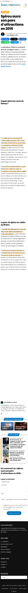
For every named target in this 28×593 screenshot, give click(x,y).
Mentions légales (6, 552)
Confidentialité (4, 588)
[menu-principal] (25, 4)
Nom (2, 493)
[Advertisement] (14, 84)
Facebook (4, 562)
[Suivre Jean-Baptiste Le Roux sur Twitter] (1, 414)
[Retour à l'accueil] (11, 5)
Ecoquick (5, 12)
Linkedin (3, 567)
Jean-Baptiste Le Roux (10, 402)
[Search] (25, 577)
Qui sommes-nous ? (7, 544)
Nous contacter (5, 549)
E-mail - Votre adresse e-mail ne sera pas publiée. (14, 499)
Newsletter (4, 546)
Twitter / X (4, 564)
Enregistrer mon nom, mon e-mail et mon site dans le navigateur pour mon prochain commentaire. (15, 507)
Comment (4, 485)
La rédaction (4, 541)
